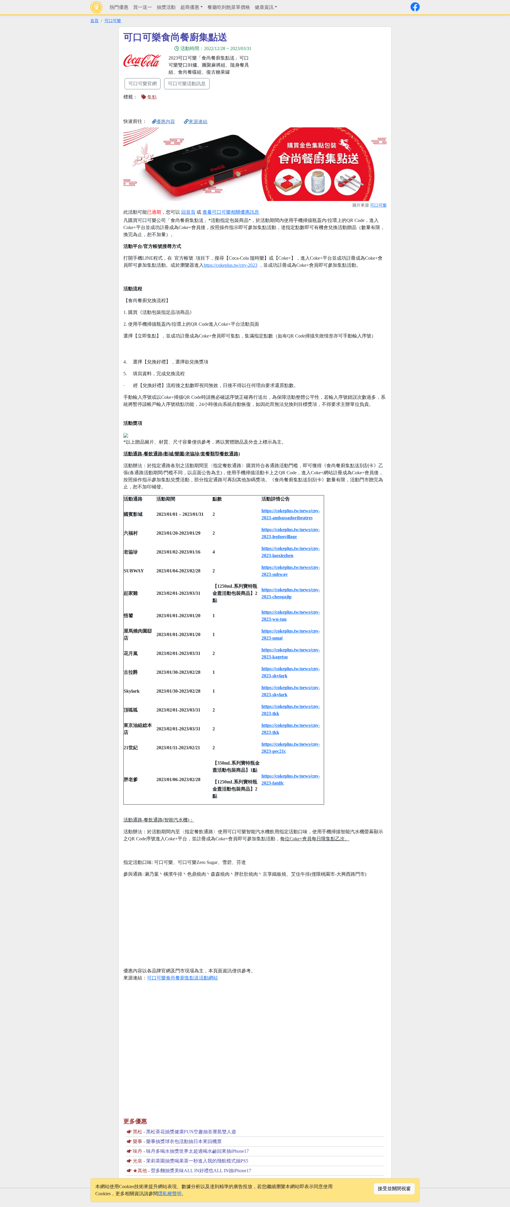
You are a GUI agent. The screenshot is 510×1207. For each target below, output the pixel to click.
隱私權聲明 (170, 1193)
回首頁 (188, 212)
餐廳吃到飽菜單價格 (228, 7)
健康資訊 (264, 7)
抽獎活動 (166, 7)
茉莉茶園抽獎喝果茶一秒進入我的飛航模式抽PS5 (197, 1160)
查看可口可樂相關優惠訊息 (230, 212)
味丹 (137, 1151)
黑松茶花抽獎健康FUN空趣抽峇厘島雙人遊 (191, 1131)
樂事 (137, 1141)
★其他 (140, 1170)
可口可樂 (112, 20)
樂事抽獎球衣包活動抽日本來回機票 (184, 1141)
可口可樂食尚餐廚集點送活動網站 (182, 977)
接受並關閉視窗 (394, 1188)
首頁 (94, 20)
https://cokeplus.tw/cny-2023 (230, 265)
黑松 (137, 1131)
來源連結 (198, 121)
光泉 (137, 1160)
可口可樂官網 (142, 83)
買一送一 (142, 7)
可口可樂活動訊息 (187, 83)
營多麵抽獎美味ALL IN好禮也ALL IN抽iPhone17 (201, 1170)
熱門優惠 (118, 7)
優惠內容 (165, 121)
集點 (151, 97)
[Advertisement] (308, 73)
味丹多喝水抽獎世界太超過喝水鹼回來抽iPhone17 (197, 1151)
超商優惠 (189, 7)
